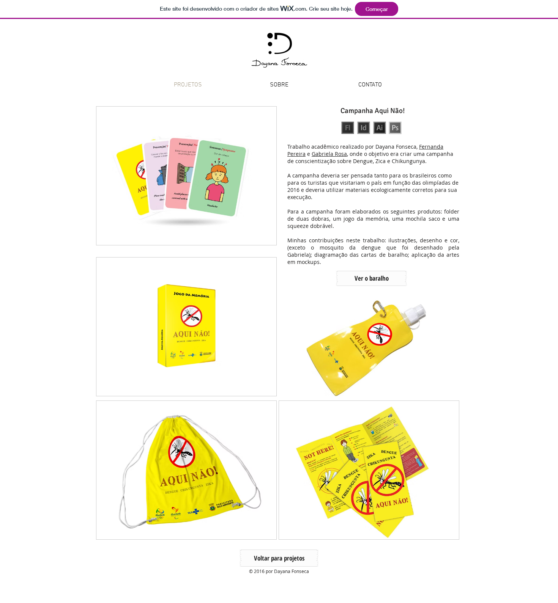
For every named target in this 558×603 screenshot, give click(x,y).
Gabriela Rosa (329, 153)
